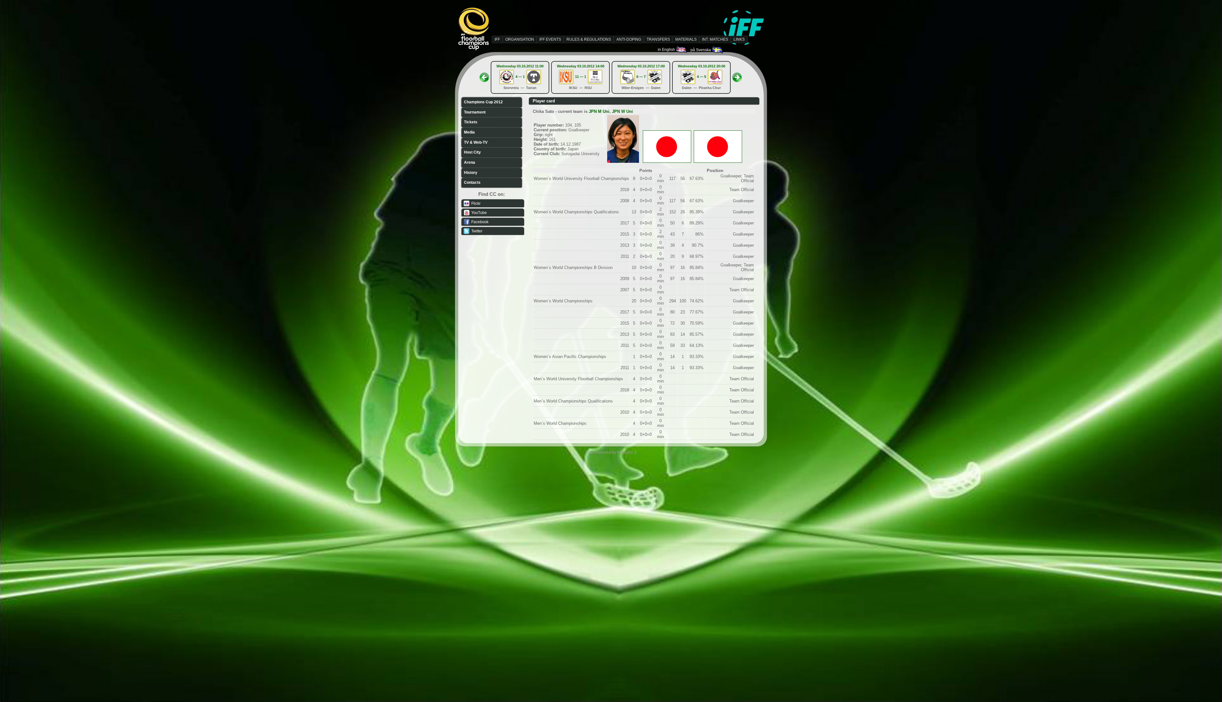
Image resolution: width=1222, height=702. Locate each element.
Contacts (472, 182)
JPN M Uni (599, 111)
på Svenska (701, 50)
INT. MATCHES (715, 39)
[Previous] (484, 75)
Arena (469, 162)
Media (469, 132)
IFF (497, 39)
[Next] (737, 75)
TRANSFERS (658, 39)
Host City (472, 152)
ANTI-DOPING (628, 39)
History (470, 172)
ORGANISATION (519, 39)
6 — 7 (641, 77)
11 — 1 (580, 77)
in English (667, 49)
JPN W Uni (622, 111)
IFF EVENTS (550, 39)
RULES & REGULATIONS (588, 39)
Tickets (470, 122)
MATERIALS (686, 39)
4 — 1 (520, 77)
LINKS (739, 39)
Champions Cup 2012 (483, 102)
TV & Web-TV (476, 142)
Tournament (475, 112)
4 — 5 (701, 77)
